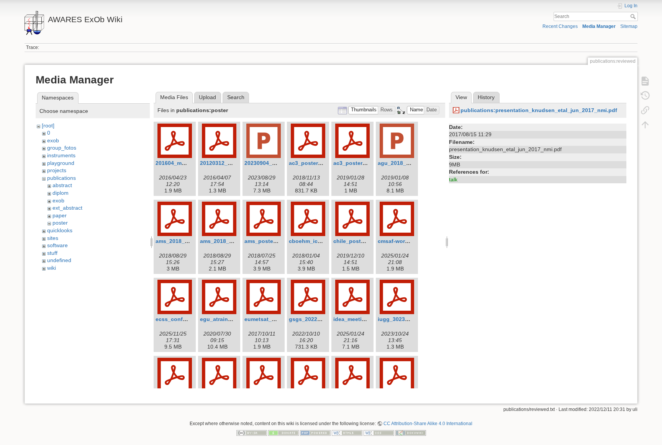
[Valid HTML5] (347, 432)
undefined (59, 260)
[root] (48, 125)
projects (56, 170)
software (57, 245)
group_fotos (61, 148)
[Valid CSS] (379, 432)
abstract (62, 185)
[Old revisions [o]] (645, 95)
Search (633, 16)
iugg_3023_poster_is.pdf (410, 319)
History (486, 97)
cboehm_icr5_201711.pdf (321, 241)
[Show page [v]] (645, 81)
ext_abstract (67, 208)
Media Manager (599, 26)
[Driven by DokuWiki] (410, 432)
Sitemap (628, 26)
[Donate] (283, 432)
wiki (51, 268)
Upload (207, 97)
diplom (60, 193)
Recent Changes (560, 26)
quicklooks (59, 230)
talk (453, 179)
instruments (61, 155)
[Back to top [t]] (645, 124)
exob (53, 140)
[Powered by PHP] (315, 432)
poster (60, 223)
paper (59, 215)
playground (60, 163)
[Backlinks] (645, 110)
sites (52, 238)
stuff (52, 253)
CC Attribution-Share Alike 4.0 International (427, 423)
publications (61, 178)
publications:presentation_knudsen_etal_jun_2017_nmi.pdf (538, 110)
